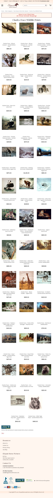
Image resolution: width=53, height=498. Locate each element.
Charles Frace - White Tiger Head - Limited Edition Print (35, 417)
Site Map (5, 449)
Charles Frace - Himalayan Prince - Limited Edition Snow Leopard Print (26, 231)
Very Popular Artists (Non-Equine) (21, 11)
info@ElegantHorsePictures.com (11, 472)
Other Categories (8, 11)
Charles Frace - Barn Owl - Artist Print (9, 106)
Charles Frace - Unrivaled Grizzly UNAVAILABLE (44, 385)
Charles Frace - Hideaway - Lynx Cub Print (9, 230)
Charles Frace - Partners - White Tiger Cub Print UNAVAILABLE (9, 324)
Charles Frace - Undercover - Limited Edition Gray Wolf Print (9, 386)
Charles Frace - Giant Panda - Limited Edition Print (9, 199)
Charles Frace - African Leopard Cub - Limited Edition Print (26, 45)
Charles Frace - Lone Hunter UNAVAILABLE (44, 261)
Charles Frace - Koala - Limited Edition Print (9, 261)
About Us (5, 443)
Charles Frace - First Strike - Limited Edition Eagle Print (9, 168)
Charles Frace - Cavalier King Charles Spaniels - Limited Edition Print (44, 107)
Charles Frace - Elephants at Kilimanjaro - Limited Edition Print (44, 138)
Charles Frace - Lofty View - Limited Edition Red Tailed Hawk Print (26, 262)
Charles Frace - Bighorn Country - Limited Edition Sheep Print (26, 107)
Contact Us (5, 445)
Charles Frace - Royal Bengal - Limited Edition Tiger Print (9, 355)
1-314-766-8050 (36, 1)
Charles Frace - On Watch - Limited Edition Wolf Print (44, 292)
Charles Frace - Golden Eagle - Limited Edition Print (26, 200)
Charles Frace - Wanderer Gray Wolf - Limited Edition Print (18, 418)
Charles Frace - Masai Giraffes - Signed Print (26, 292)
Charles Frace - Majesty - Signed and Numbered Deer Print (9, 293)
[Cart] (50, 5)
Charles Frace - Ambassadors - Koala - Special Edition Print (9, 76)
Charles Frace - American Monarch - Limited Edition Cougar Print (44, 76)
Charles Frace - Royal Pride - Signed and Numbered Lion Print (26, 355)
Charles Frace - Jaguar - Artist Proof (44, 230)
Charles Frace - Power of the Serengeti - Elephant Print (26, 323)
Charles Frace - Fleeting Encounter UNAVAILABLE (26, 168)
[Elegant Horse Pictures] (13, 5)
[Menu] (2, 5)
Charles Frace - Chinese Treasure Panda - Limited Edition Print (9, 138)
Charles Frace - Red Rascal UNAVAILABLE (44, 323)
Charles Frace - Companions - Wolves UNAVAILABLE (26, 138)
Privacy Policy (6, 447)
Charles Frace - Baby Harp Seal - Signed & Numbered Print (44, 200)
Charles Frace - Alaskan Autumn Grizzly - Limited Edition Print (44, 45)
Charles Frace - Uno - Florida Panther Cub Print (26, 385)
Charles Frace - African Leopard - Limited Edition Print (9, 45)
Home (2, 11)
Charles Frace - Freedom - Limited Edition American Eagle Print (44, 169)
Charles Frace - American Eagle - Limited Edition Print (26, 76)
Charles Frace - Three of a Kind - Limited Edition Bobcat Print (44, 355)
